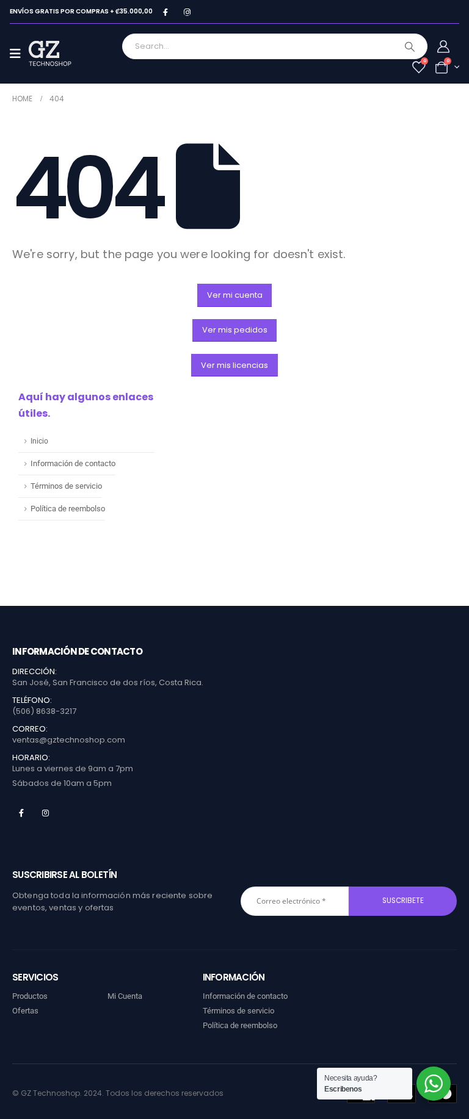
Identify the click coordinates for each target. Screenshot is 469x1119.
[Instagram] (187, 12)
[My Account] (443, 46)
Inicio (39, 441)
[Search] (410, 46)
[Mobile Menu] (19, 53)
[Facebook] (165, 12)
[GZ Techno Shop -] (62, 53)
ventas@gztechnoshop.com (68, 740)
